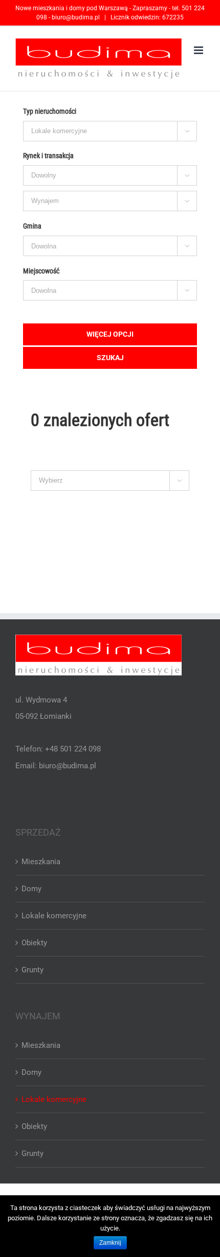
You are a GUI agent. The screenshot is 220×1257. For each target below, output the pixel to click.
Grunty (32, 969)
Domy (31, 888)
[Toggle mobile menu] (199, 50)
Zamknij (110, 1242)
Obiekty (34, 942)
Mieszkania (40, 861)
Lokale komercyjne (53, 915)
